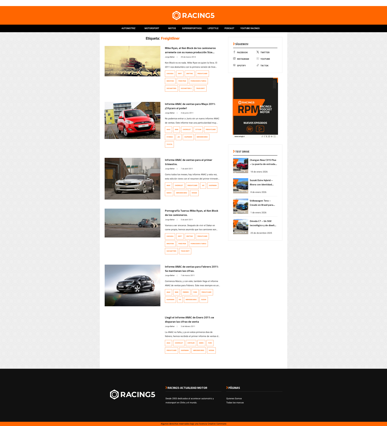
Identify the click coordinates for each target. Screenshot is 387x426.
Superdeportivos (192, 28)
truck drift (200, 88)
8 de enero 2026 (258, 192)
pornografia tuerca (198, 81)
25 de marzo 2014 (188, 57)
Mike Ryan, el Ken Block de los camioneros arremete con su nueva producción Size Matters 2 (190, 52)
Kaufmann (188, 137)
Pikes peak (182, 81)
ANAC (168, 129)
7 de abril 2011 (187, 168)
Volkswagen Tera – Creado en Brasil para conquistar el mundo (261, 203)
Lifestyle (213, 28)
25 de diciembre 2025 (261, 233)
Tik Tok (264, 65)
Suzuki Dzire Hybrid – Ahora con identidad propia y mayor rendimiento (261, 182)
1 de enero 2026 (258, 212)
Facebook (242, 52)
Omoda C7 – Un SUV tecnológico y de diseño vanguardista (263, 223)
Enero (201, 343)
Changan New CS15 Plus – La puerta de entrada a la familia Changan (263, 162)
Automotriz (128, 28)
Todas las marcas (235, 402)
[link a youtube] (274, 3)
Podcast (229, 28)
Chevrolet (187, 129)
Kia (180, 300)
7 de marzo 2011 (188, 275)
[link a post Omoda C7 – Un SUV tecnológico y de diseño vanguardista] (240, 233)
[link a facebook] (265, 3)
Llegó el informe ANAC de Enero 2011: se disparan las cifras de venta (189, 319)
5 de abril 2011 (187, 219)
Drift (180, 74)
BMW (176, 129)
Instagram (243, 59)
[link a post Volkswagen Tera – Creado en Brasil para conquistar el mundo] (240, 213)
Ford (195, 292)
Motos (172, 28)
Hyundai (170, 137)
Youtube (265, 59)
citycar (198, 129)
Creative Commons (217, 423)
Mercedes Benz (202, 137)
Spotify (241, 65)
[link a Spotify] (277, 3)
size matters (171, 88)
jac (178, 137)
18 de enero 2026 (259, 171)
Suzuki (203, 300)
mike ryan (170, 81)
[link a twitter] (268, 3)
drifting (189, 74)
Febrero (186, 292)
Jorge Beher (170, 57)
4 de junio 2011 (187, 113)
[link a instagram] (271, 3)
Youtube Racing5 (250, 28)
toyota (169, 144)
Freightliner (202, 74)
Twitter (265, 52)
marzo (169, 193)
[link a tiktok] (280, 3)
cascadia (170, 74)
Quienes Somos (234, 398)
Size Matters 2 (186, 88)
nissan (194, 193)
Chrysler (191, 343)
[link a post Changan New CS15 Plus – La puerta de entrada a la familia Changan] (240, 172)
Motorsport (152, 28)
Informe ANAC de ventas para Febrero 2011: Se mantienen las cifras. (191, 269)
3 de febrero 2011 (188, 326)
